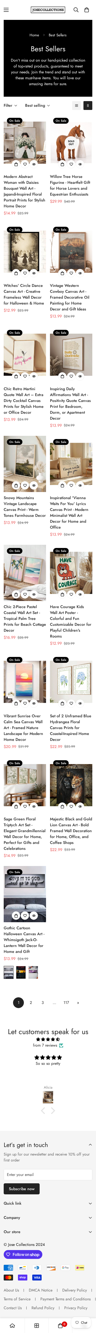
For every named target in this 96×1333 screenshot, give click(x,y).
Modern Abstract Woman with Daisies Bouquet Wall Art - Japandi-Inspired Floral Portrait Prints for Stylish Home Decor (24, 191)
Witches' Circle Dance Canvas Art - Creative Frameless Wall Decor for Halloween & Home (24, 294)
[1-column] (76, 105)
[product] (12, 1326)
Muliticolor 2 (33, 972)
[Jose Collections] (48, 10)
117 (66, 1002)
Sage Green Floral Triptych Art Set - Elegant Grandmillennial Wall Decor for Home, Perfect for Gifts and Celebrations (25, 833)
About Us (11, 1290)
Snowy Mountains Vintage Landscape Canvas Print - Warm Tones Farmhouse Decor (25, 506)
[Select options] (16, 164)
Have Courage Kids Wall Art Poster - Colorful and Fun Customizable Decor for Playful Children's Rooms (70, 621)
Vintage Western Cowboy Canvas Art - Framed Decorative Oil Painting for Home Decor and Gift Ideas (69, 297)
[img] (48, 1039)
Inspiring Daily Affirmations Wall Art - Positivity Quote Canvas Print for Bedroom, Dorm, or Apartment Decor (70, 403)
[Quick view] (34, 164)
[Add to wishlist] (25, 164)
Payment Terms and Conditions (65, 1299)
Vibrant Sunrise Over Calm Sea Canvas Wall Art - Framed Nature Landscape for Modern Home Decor (23, 727)
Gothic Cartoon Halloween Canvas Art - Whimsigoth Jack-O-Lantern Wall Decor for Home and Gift (24, 939)
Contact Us (13, 1308)
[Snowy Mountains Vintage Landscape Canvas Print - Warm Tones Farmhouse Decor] (25, 464)
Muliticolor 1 (21, 972)
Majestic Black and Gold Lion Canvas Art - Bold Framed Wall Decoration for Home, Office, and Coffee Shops (71, 830)
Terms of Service (17, 1299)
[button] (86, 9)
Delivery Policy (74, 1290)
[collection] (36, 1325)
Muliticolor (9, 972)
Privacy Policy (75, 1308)
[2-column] (87, 105)
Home (34, 35)
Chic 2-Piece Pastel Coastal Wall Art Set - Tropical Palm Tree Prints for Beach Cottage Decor (25, 618)
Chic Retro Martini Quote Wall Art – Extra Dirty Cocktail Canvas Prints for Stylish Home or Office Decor (24, 400)
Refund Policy (43, 1308)
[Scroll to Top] (87, 1307)
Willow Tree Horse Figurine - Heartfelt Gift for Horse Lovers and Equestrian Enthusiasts (70, 185)
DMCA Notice (40, 1290)
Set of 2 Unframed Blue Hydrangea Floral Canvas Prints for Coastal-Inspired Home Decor (70, 727)
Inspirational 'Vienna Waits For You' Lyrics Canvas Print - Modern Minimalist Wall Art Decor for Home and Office (69, 512)
